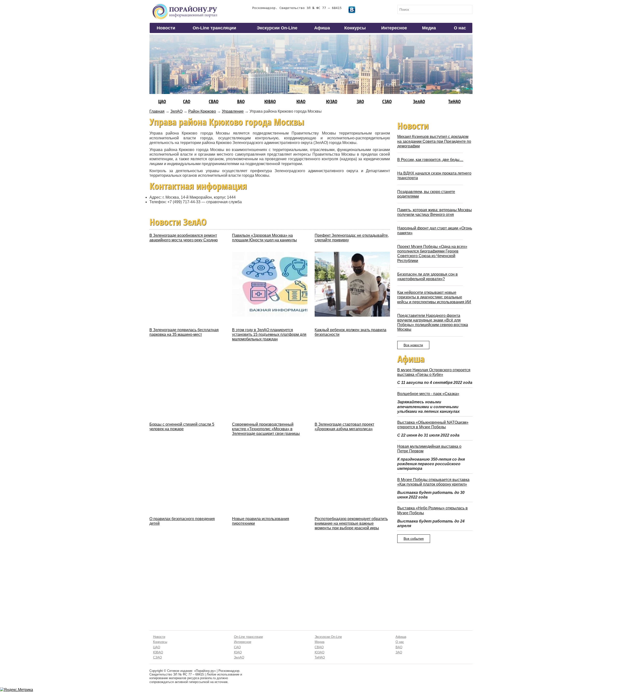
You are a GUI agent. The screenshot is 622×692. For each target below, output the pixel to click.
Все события (414, 538)
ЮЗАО (331, 101)
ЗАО (360, 101)
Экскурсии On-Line (277, 27)
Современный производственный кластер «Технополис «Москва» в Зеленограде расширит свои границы (266, 429)
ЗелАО (419, 101)
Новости (166, 27)
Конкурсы (355, 27)
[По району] (185, 5)
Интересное (394, 27)
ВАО (241, 101)
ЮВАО (270, 101)
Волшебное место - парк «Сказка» (428, 394)
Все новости (413, 345)
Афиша (322, 27)
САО (186, 101)
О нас (460, 27)
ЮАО (300, 101)
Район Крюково (202, 111)
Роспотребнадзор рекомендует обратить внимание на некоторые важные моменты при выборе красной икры (351, 523)
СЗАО (387, 101)
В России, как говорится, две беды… (430, 160)
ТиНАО (454, 101)
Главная (156, 111)
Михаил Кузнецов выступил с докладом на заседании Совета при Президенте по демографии (434, 141)
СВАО (213, 101)
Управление (233, 111)
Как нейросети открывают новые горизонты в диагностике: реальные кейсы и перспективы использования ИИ (434, 297)
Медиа (429, 27)
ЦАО (162, 101)
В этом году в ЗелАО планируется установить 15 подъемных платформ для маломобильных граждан (269, 334)
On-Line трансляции (214, 27)
